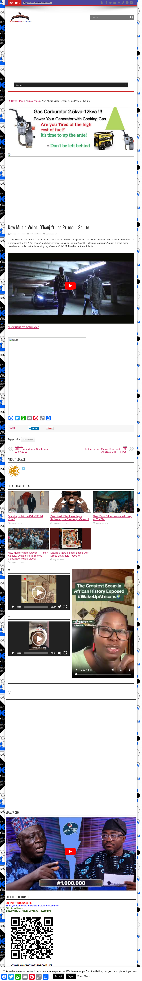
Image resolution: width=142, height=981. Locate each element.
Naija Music (28, 439)
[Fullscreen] (65, 606)
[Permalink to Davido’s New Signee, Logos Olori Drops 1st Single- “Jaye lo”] (70, 548)
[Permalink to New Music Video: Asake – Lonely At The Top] (113, 512)
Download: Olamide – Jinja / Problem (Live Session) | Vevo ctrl (69, 518)
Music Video (33, 101)
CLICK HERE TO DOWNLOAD (23, 327)
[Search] (131, 17)
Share (34, 428)
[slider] (36, 607)
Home (14, 101)
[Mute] (59, 606)
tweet (12, 428)
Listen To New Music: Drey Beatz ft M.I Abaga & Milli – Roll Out (106, 449)
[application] (39, 592)
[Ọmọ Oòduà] (20, 20)
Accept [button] (58, 976)
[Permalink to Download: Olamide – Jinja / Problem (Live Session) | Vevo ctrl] (70, 512)
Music (22, 101)
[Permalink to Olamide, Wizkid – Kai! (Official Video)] (28, 512)
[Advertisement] (71, 52)
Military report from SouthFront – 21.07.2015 (33, 449)
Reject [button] (71, 976)
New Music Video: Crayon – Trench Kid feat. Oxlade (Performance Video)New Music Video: (28, 555)
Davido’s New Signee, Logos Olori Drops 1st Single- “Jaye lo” (69, 554)
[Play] (13, 606)
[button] (39, 593)
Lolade (22, 234)
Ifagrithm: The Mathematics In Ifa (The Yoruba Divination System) (53, 2)
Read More (83, 976)
